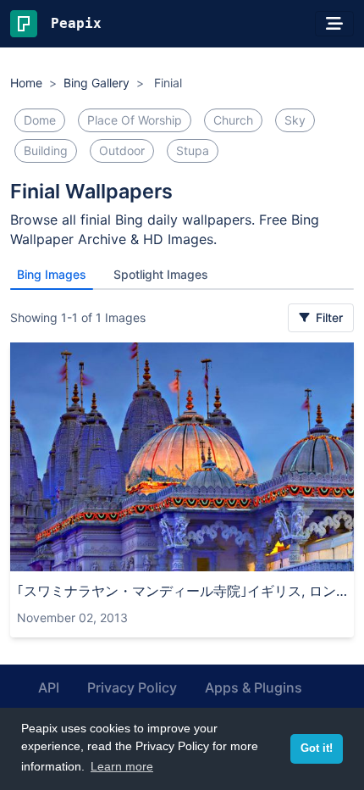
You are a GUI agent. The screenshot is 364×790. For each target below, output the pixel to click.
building (46, 150)
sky (295, 120)
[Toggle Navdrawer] (334, 23)
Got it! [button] (317, 748)
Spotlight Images (160, 274)
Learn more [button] (122, 766)
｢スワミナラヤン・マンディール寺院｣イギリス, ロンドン (182, 590)
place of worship (134, 120)
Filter (327, 317)
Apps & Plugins (253, 687)
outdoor (122, 150)
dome (40, 120)
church (233, 120)
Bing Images (51, 274)
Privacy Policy (132, 687)
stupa (192, 150)
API (48, 687)
